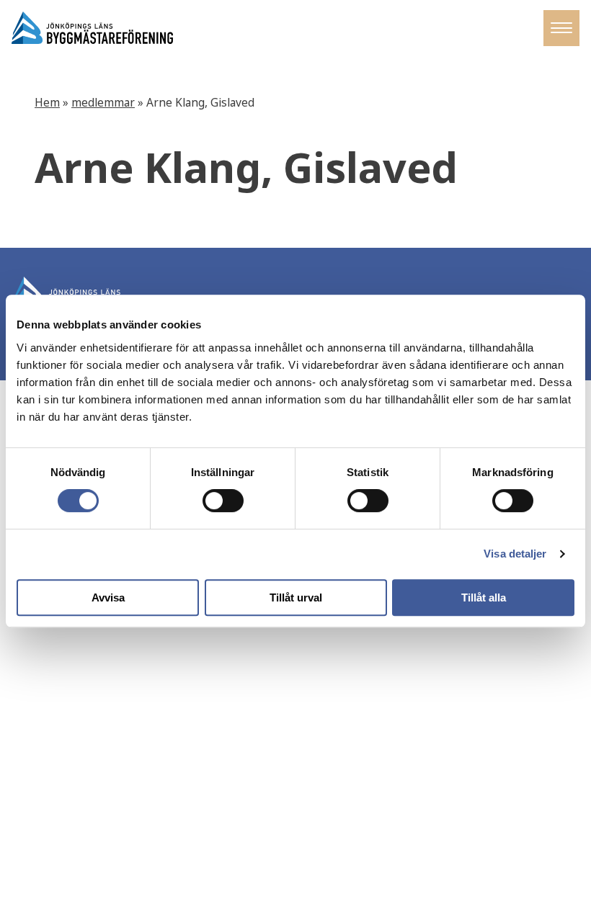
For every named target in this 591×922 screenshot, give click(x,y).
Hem (47, 102)
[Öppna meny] (561, 28)
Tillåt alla (483, 597)
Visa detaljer (515, 553)
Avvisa (108, 597)
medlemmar (103, 102)
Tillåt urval (296, 597)
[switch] (223, 500)
